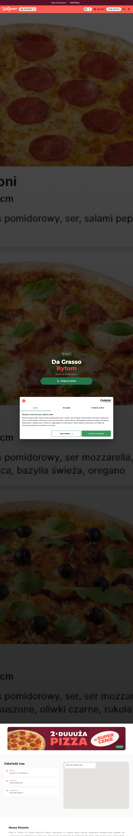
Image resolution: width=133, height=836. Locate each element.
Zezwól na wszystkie (96, 433)
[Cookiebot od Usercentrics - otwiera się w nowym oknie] (102, 401)
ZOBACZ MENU (68, 381)
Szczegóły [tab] (66, 408)
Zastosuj (75, 3)
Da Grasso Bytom (16, 793)
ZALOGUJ (101, 9)
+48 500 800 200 (16, 783)
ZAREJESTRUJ (114, 9)
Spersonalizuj (65, 433)
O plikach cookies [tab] (97, 408)
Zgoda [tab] (35, 408)
